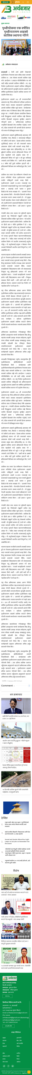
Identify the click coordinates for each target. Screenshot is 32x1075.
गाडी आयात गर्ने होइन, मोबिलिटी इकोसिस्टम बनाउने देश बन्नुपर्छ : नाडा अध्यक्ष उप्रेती (14, 918)
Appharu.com (26, 1073)
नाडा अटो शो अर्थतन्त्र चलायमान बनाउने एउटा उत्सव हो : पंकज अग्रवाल (14, 893)
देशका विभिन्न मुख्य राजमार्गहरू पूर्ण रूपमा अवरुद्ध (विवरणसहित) (15, 766)
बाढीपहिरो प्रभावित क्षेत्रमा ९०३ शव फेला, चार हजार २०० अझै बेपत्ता (16, 717)
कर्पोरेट (18, 1053)
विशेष (16, 870)
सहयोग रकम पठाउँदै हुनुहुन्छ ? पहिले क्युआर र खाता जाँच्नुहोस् (16, 742)
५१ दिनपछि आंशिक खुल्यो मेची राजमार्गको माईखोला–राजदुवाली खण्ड (15, 791)
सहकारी (5, 1046)
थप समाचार (16, 694)
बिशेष (18, 1056)
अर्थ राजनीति (20, 1043)
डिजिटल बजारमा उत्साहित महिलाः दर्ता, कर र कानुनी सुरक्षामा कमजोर (14, 942)
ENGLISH (5, 2)
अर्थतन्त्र (18, 1062)
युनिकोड (17, 2)
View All (7, 996)
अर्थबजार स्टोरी (6, 1056)
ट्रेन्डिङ (4, 818)
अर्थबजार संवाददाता (12, 64)
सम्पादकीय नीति (8, 1026)
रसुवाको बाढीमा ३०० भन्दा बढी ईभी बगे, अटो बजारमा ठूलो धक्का (17, 862)
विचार (18, 1059)
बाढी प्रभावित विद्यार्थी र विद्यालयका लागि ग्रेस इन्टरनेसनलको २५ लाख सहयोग (17, 833)
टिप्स (4, 1043)
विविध (18, 1046)
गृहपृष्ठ (4, 1038)
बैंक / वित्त (19, 1041)
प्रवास (4, 1059)
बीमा (4, 1053)
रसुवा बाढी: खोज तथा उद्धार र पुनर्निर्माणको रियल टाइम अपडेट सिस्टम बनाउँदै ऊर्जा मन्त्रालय (17, 824)
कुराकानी (19, 1038)
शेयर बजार (5, 1062)
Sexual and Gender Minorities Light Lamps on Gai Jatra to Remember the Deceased (17, 842)
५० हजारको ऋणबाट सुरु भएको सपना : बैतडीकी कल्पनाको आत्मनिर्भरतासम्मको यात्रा (15, 967)
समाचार (4, 1041)
